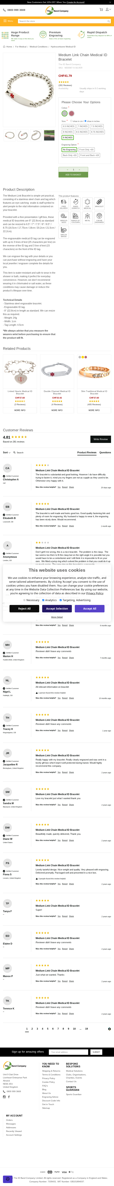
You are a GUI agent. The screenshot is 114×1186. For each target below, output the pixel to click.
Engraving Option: (70, 144)
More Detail (57, 617)
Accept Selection (57, 608)
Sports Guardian (73, 1094)
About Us (46, 1093)
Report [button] (65, 487)
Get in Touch (48, 1104)
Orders (9, 1120)
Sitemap (46, 1108)
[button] (84, 84)
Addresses (11, 1127)
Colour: (65, 107)
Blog (44, 1089)
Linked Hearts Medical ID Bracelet (20, 392)
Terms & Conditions (51, 1074)
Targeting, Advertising (77, 600)
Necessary (32, 600)
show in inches (93, 121)
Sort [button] (5, 452)
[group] (18, 437)
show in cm (77, 121)
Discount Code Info (51, 1100)
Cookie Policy (48, 1082)
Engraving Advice (50, 1097)
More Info (19, 410)
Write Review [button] (101, 439)
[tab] (86, 453)
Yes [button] (59, 487)
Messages (11, 1124)
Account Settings (14, 1135)
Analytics (51, 600)
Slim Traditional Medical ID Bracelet (94, 392)
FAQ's (45, 1086)
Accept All (89, 608)
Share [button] (71, 487)
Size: (81, 121)
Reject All (24, 608)
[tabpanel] (9, 135)
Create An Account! (76, 2)
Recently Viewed (14, 1131)
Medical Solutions (74, 1071)
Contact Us (71, 1081)
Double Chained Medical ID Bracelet (57, 392)
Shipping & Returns (51, 1071)
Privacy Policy (48, 1078)
